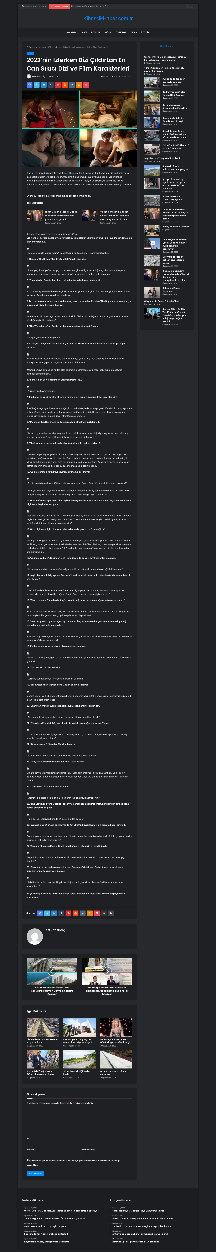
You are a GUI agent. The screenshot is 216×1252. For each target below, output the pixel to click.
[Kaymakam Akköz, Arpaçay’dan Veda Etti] (152, 109)
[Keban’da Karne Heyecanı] (152, 292)
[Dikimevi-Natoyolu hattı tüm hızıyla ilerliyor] (43, 1027)
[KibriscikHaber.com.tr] (108, 18)
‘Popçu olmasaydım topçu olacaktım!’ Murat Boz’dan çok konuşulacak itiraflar (114, 215)
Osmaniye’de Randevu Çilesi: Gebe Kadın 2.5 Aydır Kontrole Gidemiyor (175, 244)
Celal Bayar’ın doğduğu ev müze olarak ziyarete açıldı (78, 1041)
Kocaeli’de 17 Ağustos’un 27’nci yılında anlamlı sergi (41, 1073)
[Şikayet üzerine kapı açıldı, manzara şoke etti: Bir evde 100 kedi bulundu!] (152, 183)
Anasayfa (71, 32)
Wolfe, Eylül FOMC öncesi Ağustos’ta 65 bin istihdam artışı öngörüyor (165, 58)
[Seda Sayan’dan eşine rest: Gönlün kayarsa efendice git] (116, 1027)
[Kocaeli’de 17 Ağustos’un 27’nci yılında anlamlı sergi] (43, 1059)
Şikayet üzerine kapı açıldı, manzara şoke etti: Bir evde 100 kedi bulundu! (174, 184)
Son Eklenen (166, 46)
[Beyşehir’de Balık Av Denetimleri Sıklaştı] (152, 122)
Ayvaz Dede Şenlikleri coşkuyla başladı (174, 80)
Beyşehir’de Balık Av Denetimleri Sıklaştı (89, 6)
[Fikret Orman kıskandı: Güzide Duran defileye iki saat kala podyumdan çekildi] (35, 215)
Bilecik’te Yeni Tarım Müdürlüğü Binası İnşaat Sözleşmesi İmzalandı (175, 134)
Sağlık (107, 32)
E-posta (31, 1149)
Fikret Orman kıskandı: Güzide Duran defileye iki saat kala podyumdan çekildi (61, 215)
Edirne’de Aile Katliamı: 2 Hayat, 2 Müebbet (176, 147)
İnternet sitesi (88, 1149)
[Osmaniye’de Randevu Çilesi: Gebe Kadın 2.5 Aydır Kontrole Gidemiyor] (152, 243)
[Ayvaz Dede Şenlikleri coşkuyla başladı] (152, 82)
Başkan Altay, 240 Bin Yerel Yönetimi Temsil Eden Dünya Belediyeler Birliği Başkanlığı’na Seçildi (175, 315)
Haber (84, 32)
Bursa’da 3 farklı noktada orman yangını (175, 168)
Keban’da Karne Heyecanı (171, 290)
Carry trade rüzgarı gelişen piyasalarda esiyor (173, 259)
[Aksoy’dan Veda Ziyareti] (152, 230)
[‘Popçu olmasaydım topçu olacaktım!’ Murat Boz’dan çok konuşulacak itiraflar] (90, 215)
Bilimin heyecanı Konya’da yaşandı (172, 198)
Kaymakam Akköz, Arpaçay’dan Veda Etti (175, 107)
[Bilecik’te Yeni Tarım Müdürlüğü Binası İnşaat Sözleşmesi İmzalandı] (152, 135)
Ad (29, 1138)
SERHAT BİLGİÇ (38, 76)
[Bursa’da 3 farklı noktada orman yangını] (152, 170)
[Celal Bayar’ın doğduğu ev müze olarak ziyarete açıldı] (79, 1027)
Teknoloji (120, 32)
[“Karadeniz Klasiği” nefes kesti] (79, 1059)
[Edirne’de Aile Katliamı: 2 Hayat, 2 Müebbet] (152, 149)
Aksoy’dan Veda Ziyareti (176, 226)
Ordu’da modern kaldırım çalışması (113, 1073)
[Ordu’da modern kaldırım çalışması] (116, 1059)
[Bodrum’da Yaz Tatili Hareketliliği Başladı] (152, 96)
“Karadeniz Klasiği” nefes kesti (76, 1073)
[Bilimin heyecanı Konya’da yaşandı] (152, 200)
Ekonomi (95, 32)
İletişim (145, 32)
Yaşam (133, 32)
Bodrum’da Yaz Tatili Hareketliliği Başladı (174, 94)
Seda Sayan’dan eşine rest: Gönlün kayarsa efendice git (115, 1041)
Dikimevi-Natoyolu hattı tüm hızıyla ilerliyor (42, 1041)
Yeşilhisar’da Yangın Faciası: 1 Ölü (162, 158)
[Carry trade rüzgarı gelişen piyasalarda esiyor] (152, 260)
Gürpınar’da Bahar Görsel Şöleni (161, 301)
